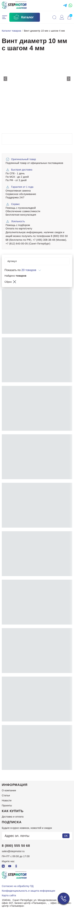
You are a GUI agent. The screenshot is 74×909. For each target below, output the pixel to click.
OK (66, 835)
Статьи (6, 795)
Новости (6, 800)
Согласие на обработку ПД (17, 886)
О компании (9, 790)
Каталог (27, 17)
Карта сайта (9, 895)
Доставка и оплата (13, 816)
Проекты (7, 805)
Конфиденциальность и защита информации (28, 890)
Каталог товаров (11, 30)
